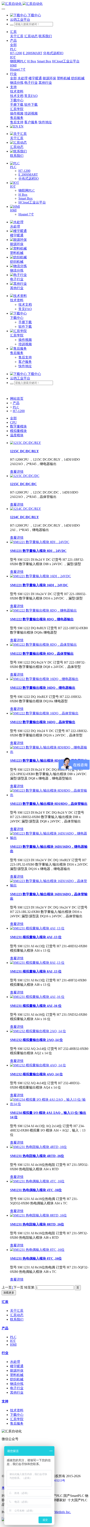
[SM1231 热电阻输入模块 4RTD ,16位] (38, 1147)
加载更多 (8, 1292)
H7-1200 (19, 411)
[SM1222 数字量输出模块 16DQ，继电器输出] (44, 679)
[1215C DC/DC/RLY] (25, 443)
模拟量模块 (18, 431)
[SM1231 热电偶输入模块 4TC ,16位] (37, 1181)
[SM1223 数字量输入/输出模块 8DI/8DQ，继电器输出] (49, 752)
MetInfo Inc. (62, 1512)
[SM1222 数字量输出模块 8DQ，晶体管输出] (43, 644)
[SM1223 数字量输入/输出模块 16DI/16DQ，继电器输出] (49, 838)
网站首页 (16, 398)
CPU (13, 422)
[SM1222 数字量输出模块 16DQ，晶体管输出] (44, 713)
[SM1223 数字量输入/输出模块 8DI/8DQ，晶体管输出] (49, 795)
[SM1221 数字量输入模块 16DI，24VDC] (40, 576)
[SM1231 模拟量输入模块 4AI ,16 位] (37, 997)
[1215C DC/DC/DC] (24, 476)
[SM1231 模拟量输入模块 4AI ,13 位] (37, 928)
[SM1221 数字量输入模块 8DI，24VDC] (39, 542)
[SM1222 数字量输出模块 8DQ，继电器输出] (43, 610)
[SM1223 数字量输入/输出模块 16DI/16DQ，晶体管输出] (49, 885)
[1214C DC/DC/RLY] (25, 508)
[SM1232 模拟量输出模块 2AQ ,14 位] (38, 1031)
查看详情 (16, 471)
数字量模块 (18, 426)
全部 (13, 45)
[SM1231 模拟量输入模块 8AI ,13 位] (37, 962)
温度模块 (16, 435)
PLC (16, 407)
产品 (16, 403)
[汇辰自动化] (45, 4)
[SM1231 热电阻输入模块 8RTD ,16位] (38, 1215)
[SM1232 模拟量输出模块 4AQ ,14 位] (38, 1065)
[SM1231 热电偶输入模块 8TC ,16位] (37, 1249)
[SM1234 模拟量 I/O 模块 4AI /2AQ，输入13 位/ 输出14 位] (49, 1104)
